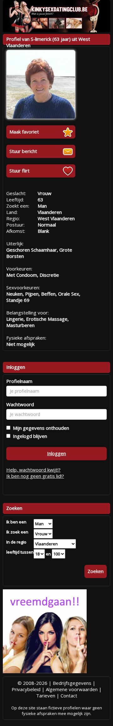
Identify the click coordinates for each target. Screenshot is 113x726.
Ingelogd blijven (28, 436)
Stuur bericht (23, 151)
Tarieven (45, 695)
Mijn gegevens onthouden (39, 428)
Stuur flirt (19, 170)
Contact (69, 695)
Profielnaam (19, 381)
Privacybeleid (26, 689)
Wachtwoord (20, 404)
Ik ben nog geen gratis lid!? (35, 476)
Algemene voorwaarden (72, 689)
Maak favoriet (24, 131)
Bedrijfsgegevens (72, 683)
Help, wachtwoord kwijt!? (33, 470)
